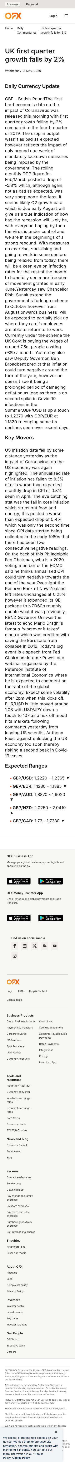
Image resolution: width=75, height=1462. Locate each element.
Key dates (12, 1318)
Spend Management (51, 1027)
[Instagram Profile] (14, 955)
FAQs (21, 991)
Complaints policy (17, 1285)
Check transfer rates (19, 1177)
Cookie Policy (21, 1457)
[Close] (56, 1432)
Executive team (16, 1345)
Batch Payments (49, 1043)
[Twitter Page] (34, 946)
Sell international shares (21, 1231)
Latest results (14, 1312)
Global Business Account (21, 1021)
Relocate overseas (18, 1205)
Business (13, 4)
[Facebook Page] (14, 946)
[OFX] (13, 16)
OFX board (13, 1339)
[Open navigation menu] (66, 16)
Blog (9, 1157)
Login (53, 16)
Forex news (13, 1151)
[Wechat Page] (44, 946)
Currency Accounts (18, 1058)
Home (9, 28)
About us (12, 1272)
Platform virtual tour (18, 1085)
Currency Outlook (17, 1145)
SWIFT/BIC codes (17, 1130)
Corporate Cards (16, 1033)
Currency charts (16, 1124)
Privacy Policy (15, 1291)
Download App (47, 1062)
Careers (11, 1351)
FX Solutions (14, 1040)
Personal (32, 4)
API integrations (16, 1246)
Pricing (43, 1056)
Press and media (16, 1252)
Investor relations (17, 1324)
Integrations (46, 1050)
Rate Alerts (13, 1118)
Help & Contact (38, 991)
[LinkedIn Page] (24, 946)
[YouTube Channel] (54, 946)
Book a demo (14, 999)
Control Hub (46, 1021)
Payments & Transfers (20, 1027)
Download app (15, 1189)
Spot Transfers (15, 1046)
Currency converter (18, 1091)
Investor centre (16, 1306)
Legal (10, 1278)
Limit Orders (14, 1052)
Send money (14, 1183)
